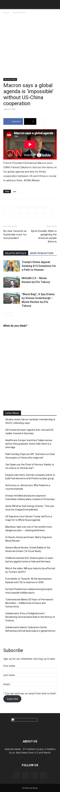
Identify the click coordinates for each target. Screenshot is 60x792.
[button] (5, 4)
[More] (40, 121)
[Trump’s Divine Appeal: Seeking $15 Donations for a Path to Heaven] (11, 266)
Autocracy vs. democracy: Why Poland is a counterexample (27, 487)
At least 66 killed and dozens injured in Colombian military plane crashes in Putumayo (30, 497)
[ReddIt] (32, 210)
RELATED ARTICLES (15, 253)
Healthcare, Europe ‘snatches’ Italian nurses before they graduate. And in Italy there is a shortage (28, 444)
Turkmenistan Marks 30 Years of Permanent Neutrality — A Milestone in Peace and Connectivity (29, 603)
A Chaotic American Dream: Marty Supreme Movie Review (28, 539)
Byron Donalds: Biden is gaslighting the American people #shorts (44, 236)
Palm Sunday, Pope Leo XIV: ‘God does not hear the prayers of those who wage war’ (30, 456)
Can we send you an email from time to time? (31, 693)
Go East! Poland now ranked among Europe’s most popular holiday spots (28, 591)
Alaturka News (19, 12)
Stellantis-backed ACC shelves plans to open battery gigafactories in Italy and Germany (29, 560)
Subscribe (12, 698)
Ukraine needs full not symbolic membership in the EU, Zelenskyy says (30, 421)
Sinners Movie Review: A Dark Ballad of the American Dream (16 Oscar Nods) (27, 549)
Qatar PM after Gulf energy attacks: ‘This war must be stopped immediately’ (29, 508)
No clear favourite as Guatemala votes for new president (15, 234)
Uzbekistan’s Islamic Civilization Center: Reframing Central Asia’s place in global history (30, 629)
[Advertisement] (30, 46)
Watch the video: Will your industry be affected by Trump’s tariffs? (30, 570)
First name (9, 665)
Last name (9, 675)
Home (6, 12)
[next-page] (11, 314)
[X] (25, 210)
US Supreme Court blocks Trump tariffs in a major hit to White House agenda (28, 518)
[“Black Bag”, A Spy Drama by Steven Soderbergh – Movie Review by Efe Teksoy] (11, 298)
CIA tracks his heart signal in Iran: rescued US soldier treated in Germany (29, 431)
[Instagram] (25, 775)
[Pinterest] (34, 775)
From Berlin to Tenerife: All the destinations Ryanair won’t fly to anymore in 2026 (28, 580)
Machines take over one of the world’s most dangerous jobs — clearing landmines (28, 528)
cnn (14, 191)
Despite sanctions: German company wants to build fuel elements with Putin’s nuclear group (30, 477)
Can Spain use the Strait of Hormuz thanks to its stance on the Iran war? (29, 466)
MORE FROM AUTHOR (41, 253)
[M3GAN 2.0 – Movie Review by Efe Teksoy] (11, 282)
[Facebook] (17, 210)
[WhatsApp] (40, 210)
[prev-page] (5, 314)
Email (6, 684)
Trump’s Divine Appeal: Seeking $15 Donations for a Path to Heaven (39, 265)
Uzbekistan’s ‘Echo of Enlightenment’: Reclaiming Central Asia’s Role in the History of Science (30, 617)
